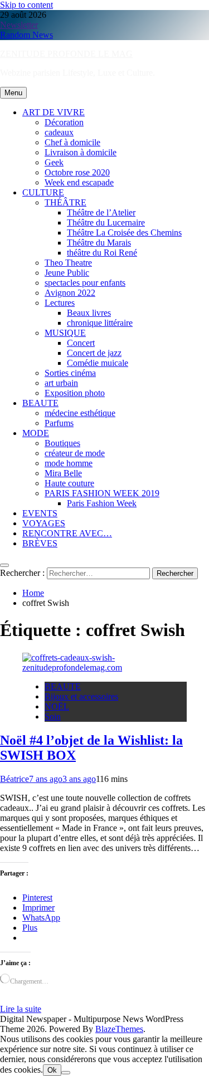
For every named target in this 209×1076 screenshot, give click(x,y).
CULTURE (43, 192)
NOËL (57, 706)
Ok (52, 1070)
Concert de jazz (94, 353)
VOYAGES (43, 523)
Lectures (60, 302)
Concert (81, 343)
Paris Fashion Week (102, 503)
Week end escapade (79, 182)
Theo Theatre (68, 262)
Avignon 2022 (70, 292)
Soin (53, 716)
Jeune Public (67, 272)
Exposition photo (75, 393)
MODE (35, 433)
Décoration (64, 122)
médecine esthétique (80, 413)
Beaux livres (89, 312)
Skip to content (26, 4)
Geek (54, 162)
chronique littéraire (100, 322)
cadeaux (59, 132)
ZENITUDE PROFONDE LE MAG (66, 53)
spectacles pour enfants (85, 282)
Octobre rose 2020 (77, 172)
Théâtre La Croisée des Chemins (124, 232)
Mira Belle (63, 473)
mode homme (69, 463)
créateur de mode (75, 453)
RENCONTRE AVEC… (67, 533)
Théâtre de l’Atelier (101, 212)
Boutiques (62, 443)
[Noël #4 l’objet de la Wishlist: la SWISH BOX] (104, 667)
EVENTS (39, 513)
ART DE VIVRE (53, 112)
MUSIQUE (65, 333)
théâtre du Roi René (102, 252)
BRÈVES (39, 543)
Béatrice (14, 779)
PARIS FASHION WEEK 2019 (102, 493)
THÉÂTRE (65, 202)
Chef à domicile (72, 142)
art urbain (61, 383)
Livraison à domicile (80, 152)
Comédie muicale (97, 363)
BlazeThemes (119, 1029)
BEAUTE (40, 403)
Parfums (59, 423)
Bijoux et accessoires (81, 696)
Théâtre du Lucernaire (106, 222)
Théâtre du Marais (99, 242)
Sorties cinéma (70, 373)
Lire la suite (20, 1009)
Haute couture (69, 483)
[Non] (65, 1072)
